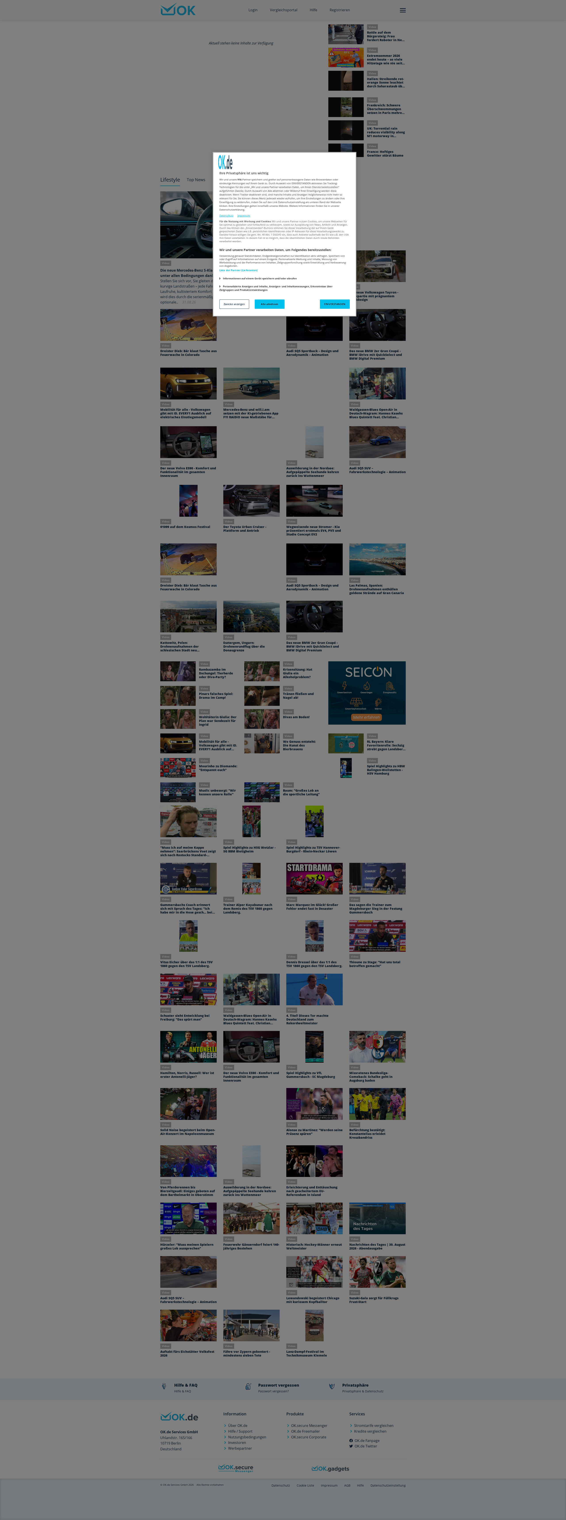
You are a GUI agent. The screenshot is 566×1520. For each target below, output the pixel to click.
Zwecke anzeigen (234, 304)
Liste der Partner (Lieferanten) (238, 270)
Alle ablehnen (269, 304)
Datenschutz (226, 215)
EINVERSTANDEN (334, 304)
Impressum (243, 215)
